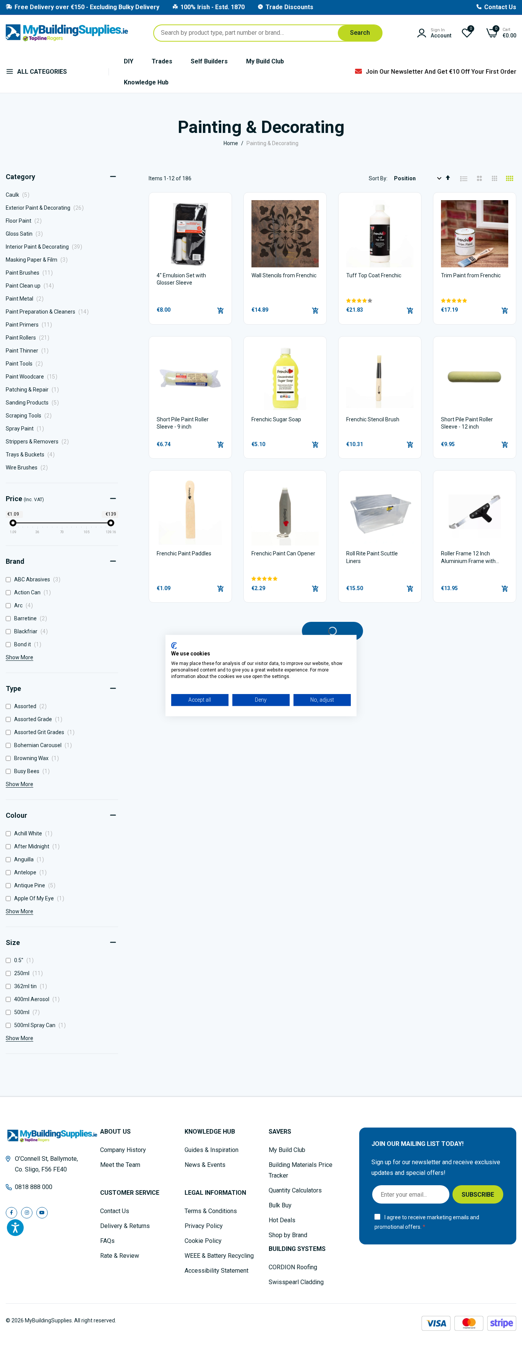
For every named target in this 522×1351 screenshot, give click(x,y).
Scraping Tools (31, 416)
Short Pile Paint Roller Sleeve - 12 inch (467, 423)
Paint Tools (26, 364)
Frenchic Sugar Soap (276, 419)
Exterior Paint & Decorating (47, 208)
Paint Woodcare (34, 377)
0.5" (25, 960)
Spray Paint (27, 429)
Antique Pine (36, 885)
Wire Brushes (29, 467)
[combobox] (268, 33)
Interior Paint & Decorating (46, 247)
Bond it (29, 644)
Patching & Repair (34, 390)
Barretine (32, 618)
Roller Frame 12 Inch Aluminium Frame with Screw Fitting (468, 557)
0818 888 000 (33, 1187)
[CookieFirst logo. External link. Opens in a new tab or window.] (174, 645)
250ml (30, 973)
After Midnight (38, 846)
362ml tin (32, 986)
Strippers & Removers (39, 441)
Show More (19, 657)
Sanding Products (34, 403)
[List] (463, 178)
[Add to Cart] (220, 310)
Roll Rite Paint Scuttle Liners (372, 557)
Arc (25, 605)
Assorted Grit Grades (46, 732)
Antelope (32, 872)
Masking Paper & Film (39, 260)
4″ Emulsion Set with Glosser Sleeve (181, 279)
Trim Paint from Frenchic (471, 275)
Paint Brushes (31, 273)
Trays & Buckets (32, 454)
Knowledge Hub (146, 82)
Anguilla (30, 859)
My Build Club (265, 61)
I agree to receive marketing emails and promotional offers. (426, 1222)
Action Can (34, 592)
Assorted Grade (39, 719)
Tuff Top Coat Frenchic (373, 275)
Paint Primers (31, 325)
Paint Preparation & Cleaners (49, 312)
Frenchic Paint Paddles (184, 553)
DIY (128, 61)
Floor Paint (26, 221)
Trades (162, 61)
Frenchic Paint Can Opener (283, 553)
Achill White (35, 833)
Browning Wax (38, 758)
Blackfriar (32, 631)
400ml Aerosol (38, 999)
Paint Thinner (29, 351)
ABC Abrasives (39, 579)
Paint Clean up (32, 286)
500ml (28, 1012)
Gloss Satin (26, 234)
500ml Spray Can (41, 1025)
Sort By (377, 178)
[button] (379, 301)
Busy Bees (33, 771)
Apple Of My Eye (40, 898)
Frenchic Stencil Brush (372, 419)
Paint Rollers (29, 338)
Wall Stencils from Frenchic (283, 275)
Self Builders (209, 61)
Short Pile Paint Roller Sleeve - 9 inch (183, 423)
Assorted (32, 706)
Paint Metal (27, 299)
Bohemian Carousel (44, 745)
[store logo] (67, 32)
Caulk (20, 195)
